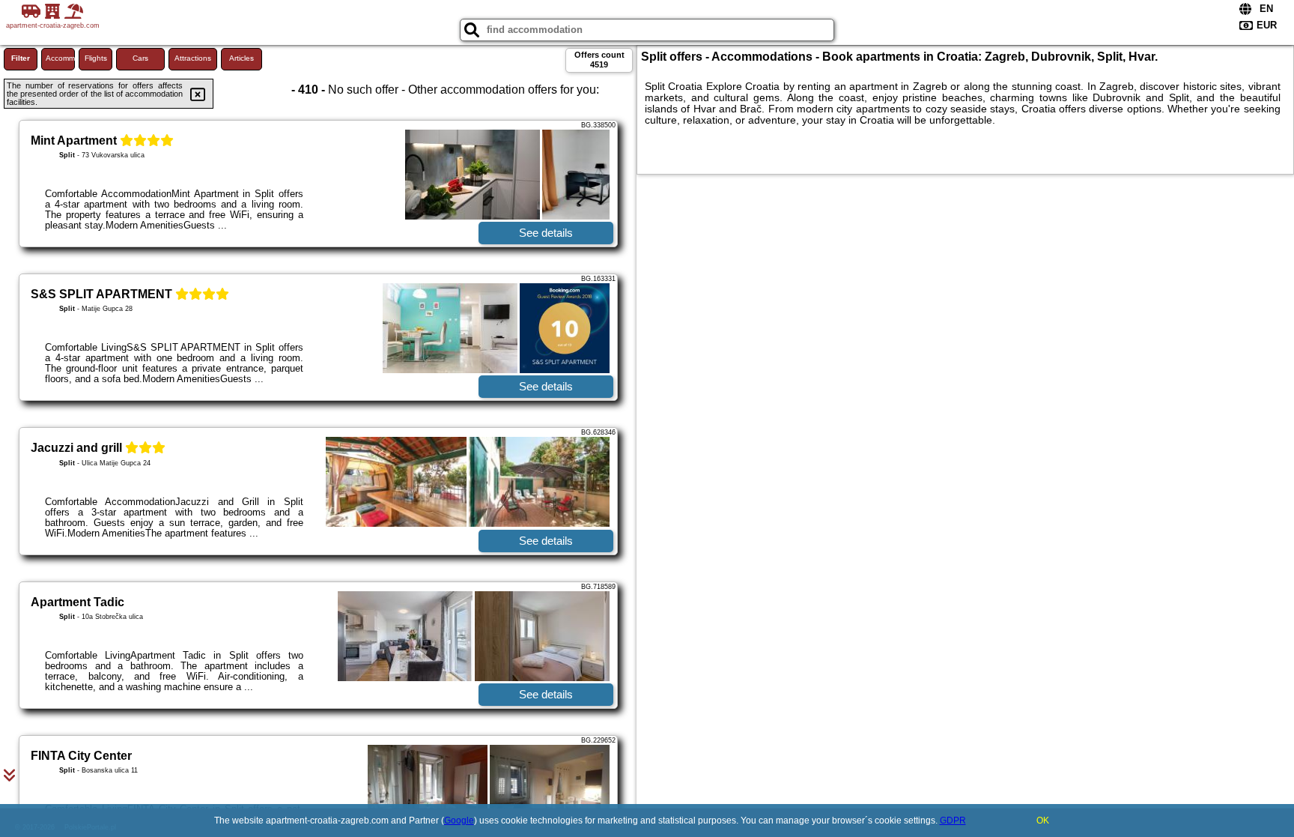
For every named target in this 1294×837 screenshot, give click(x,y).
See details (546, 232)
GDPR (953, 820)
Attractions (192, 58)
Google (459, 820)
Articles (241, 58)
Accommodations (60, 58)
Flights (96, 58)
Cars (140, 58)
